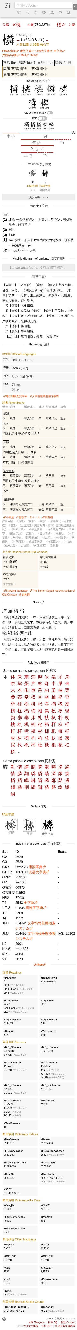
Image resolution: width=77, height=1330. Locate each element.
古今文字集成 (30, 1326)
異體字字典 (9, 55)
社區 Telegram (37, 1322)
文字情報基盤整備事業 (45, 396)
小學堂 (10, 517)
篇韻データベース (29, 517)
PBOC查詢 (9, 50)
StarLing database (17, 590)
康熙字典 (25, 50)
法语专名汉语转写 (65, 1326)
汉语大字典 (42, 50)
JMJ (23, 55)
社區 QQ (52, 1322)
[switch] (50, 112)
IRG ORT (47, 1326)
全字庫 (58, 50)
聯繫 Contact (68, 1322)
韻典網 (49, 517)
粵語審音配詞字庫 (16, 396)
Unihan (38, 964)
